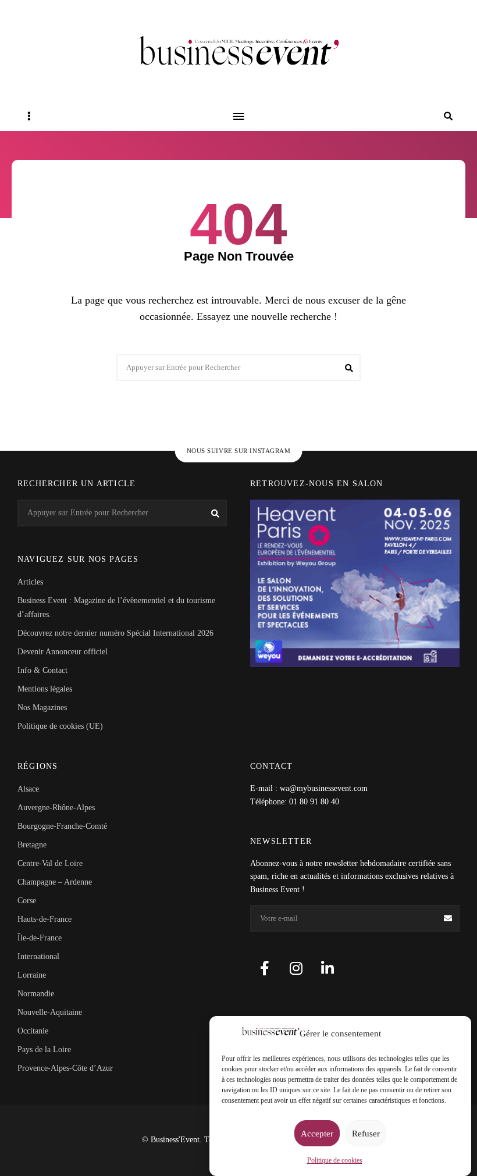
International (38, 956)
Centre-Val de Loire (50, 863)
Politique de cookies (334, 1160)
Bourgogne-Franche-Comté (62, 826)
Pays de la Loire (44, 1049)
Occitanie (32, 1031)
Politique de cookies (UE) (60, 726)
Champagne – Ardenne (54, 882)
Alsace (28, 789)
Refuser (366, 1133)
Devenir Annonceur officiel (62, 651)
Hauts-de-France (44, 919)
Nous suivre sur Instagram (239, 450)
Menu (238, 116)
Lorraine (31, 975)
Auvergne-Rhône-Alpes (56, 807)
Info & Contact (42, 670)
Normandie (35, 993)
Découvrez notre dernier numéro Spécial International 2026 (115, 633)
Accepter (317, 1133)
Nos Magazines (42, 707)
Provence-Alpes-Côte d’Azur (65, 1068)
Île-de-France (39, 937)
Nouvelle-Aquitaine (49, 1012)
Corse (26, 900)
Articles (30, 582)
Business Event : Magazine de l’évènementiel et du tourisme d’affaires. (116, 607)
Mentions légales (44, 689)
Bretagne (32, 844)
